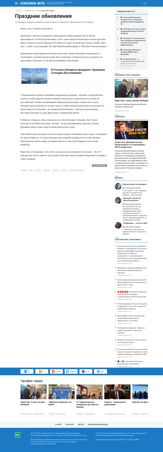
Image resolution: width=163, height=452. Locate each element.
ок (43, 371)
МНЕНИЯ (118, 178)
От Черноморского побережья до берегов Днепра (87, 404)
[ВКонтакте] (93, 165)
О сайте (58, 424)
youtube (58, 371)
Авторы (81, 424)
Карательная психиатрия (134, 184)
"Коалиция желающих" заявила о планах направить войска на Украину (131, 330)
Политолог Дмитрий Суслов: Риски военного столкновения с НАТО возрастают (130, 144)
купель (63, 170)
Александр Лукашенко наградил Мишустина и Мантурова (131, 52)
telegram (73, 371)
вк (29, 371)
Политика (119, 117)
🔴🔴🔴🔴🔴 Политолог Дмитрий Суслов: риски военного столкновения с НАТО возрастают (131, 294)
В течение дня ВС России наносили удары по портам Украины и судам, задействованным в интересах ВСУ (132, 351)
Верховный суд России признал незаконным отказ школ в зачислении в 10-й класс (130, 318)
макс (102, 371)
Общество (19, 10)
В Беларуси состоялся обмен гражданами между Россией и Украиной (133, 31)
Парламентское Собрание (127, 75)
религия (38, 170)
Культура (136, 414)
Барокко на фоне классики (145, 402)
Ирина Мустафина (48, 11)
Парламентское (26, 414)
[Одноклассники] (96, 165)
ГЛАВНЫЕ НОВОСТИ (125, 12)
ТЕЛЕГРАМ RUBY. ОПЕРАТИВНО (128, 240)
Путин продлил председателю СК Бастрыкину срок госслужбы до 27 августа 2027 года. (132, 282)
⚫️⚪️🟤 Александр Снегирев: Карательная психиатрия (130, 362)
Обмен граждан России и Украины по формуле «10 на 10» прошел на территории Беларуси (132, 306)
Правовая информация (98, 424)
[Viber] (102, 165)
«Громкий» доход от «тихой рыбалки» (132, 199)
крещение (46, 170)
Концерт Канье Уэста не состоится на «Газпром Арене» (132, 341)
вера (31, 170)
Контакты (70, 424)
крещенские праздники (76, 170)
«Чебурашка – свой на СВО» (135, 223)
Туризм (51, 414)
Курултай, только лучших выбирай (131, 100)
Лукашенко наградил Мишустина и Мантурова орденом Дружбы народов (132, 270)
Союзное (80, 414)
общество (55, 170)
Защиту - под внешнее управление (115, 403)
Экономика (109, 414)
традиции (24, 170)
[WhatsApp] (105, 165)
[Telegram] (99, 165)
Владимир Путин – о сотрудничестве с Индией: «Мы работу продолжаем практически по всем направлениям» (132, 63)
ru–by (87, 371)
